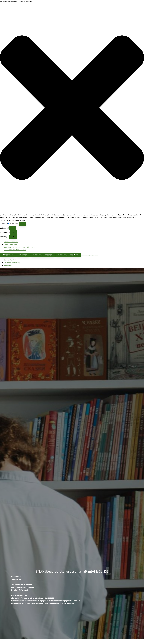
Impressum (8, 265)
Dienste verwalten (10, 244)
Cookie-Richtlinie (10, 260)
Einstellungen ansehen (42, 255)
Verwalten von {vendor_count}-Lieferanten (20, 247)
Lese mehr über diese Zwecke (15, 250)
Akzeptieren (8, 255)
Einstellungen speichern (68, 255)
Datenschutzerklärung (12, 263)
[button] (72, 108)
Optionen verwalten (11, 242)
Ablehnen (23, 255)
